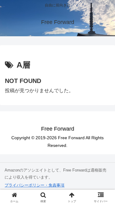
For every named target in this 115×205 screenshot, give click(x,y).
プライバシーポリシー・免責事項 (34, 185)
